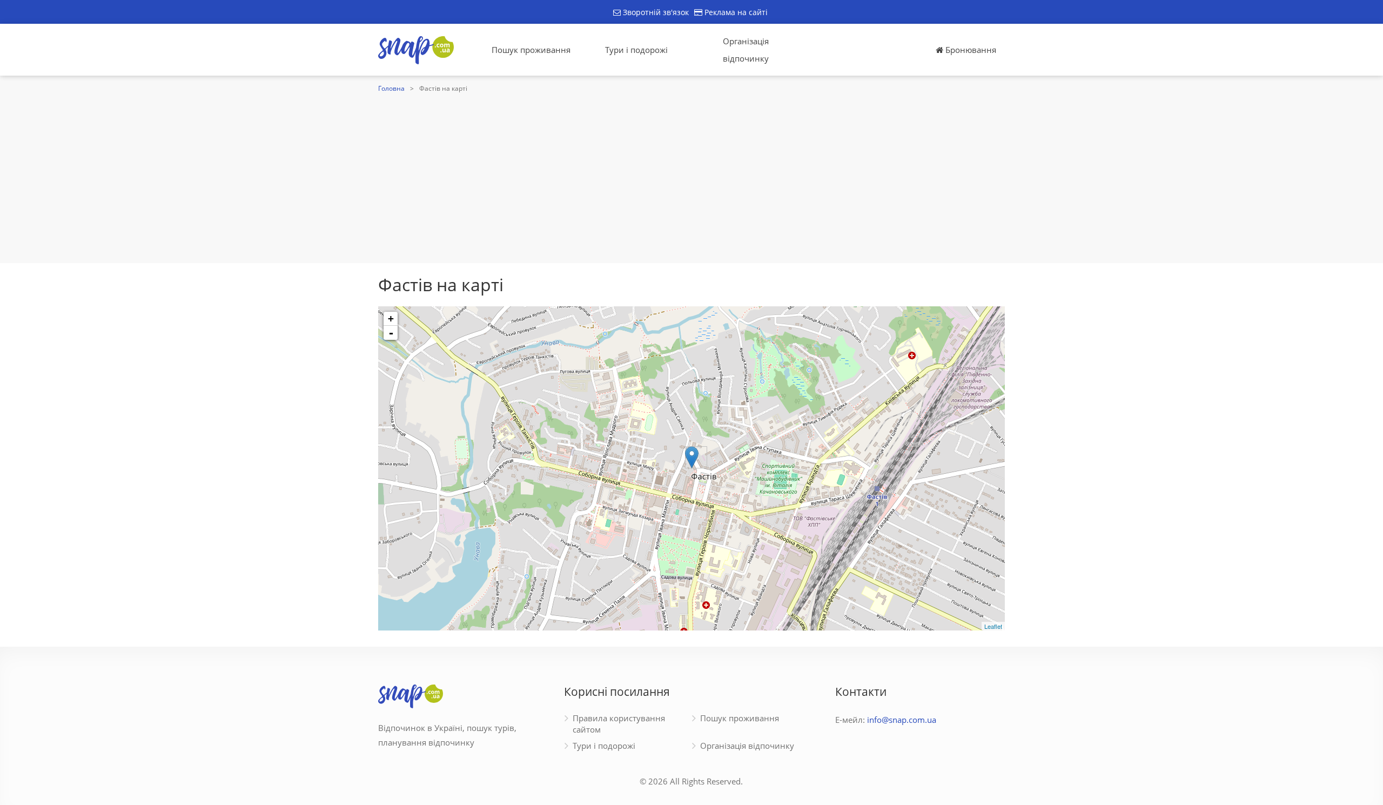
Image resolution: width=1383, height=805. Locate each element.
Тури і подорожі (636, 49)
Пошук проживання (531, 49)
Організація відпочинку (746, 50)
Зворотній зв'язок (655, 12)
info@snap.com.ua (901, 719)
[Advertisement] (691, 176)
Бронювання (969, 49)
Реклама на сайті (735, 12)
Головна (391, 88)
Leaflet (993, 626)
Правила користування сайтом (619, 724)
